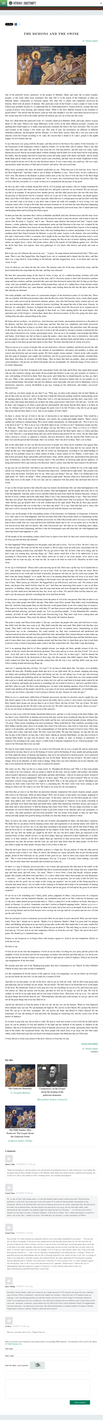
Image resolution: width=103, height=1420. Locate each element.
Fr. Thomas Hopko (90, 40)
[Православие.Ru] (22, 3)
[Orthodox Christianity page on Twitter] (101, 3)
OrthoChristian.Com (14, 1344)
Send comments (80, 1402)
